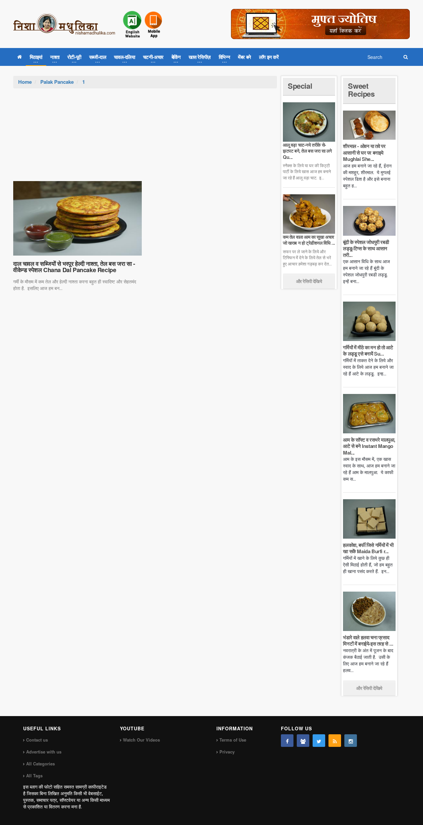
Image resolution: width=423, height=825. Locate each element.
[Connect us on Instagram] (350, 740)
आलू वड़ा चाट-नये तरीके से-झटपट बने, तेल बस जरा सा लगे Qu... (307, 150)
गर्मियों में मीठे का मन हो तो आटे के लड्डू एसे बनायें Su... (368, 351)
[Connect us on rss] (334, 740)
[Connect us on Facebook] (287, 740)
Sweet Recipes (361, 89)
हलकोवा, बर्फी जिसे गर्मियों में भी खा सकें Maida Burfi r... (368, 548)
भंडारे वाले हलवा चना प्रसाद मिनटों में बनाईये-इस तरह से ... (368, 641)
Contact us (37, 740)
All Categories (40, 763)
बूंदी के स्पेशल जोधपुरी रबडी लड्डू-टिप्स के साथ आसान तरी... (366, 248)
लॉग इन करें (269, 57)
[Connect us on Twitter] (319, 740)
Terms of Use (232, 740)
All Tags (34, 775)
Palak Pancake (57, 81)
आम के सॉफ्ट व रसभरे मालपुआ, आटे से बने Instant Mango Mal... (369, 446)
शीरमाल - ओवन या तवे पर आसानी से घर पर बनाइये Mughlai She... (364, 152)
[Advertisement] (145, 138)
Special (300, 85)
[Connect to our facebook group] (303, 740)
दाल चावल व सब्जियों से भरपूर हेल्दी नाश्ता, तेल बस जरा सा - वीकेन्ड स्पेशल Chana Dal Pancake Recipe (74, 266)
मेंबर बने (244, 57)
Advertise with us (43, 752)
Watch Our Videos (141, 740)
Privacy (227, 752)
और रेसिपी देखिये (309, 281)
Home (25, 81)
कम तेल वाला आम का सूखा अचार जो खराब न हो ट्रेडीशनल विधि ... (309, 239)
